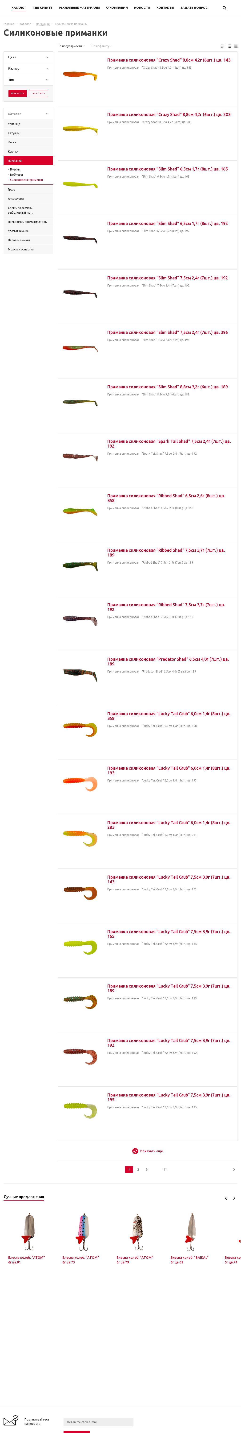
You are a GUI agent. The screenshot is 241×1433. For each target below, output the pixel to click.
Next (234, 1198)
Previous (226, 1198)
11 (165, 1169)
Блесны (15, 169)
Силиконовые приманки (26, 179)
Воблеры (16, 174)
